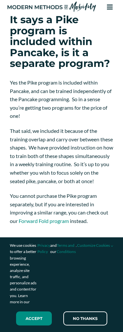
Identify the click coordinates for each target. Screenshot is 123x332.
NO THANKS (85, 318)
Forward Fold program (44, 221)
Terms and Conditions (66, 248)
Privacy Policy (43, 248)
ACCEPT (34, 318)
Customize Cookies (94, 245)
